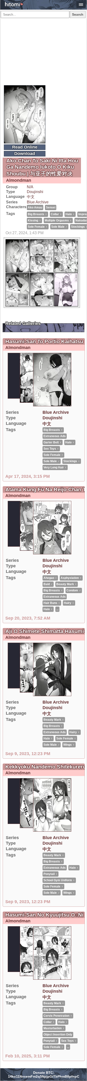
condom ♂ (73, 590)
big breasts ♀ (37, 214)
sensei (50, 207)
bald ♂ (48, 584)
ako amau (35, 207)
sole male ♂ (59, 226)
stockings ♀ (71, 461)
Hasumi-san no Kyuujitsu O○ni (44, 915)
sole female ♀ (38, 226)
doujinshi (35, 192)
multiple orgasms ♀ (58, 220)
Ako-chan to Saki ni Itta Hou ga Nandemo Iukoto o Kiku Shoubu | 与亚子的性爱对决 (42, 167)
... (57, 609)
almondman (18, 180)
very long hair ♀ (55, 467)
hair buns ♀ (52, 603)
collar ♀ (56, 214)
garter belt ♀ (53, 442)
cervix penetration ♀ (58, 1015)
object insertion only (58, 1034)
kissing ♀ (34, 220)
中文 (31, 197)
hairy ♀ (69, 603)
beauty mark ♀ (66, 584)
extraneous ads (55, 436)
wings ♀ (69, 744)
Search (77, 14)
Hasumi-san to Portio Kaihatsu (44, 341)
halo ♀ (70, 214)
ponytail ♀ (51, 874)
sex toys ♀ (51, 448)
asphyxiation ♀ (71, 578)
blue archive (38, 202)
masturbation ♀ (54, 1028)
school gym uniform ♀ (59, 880)
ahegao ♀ (50, 578)
